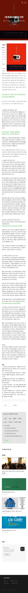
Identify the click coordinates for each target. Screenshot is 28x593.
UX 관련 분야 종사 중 (10, 433)
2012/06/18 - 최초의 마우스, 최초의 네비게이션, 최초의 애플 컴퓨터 (13, 95)
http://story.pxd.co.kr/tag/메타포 (11, 303)
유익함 (14, 422)
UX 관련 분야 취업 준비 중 (11, 431)
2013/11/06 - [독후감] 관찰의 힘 (11, 132)
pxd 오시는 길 (14, 581)
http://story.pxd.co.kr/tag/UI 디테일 (12, 226)
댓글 (3, 542)
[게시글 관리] (10, 405)
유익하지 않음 (17, 422)
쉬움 (14, 419)
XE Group (6, 583)
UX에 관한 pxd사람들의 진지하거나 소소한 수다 (8, 550)
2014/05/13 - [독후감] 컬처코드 (10, 134)
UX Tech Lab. (14, 583)
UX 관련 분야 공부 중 (10, 428)
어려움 (19, 419)
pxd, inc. (6, 581)
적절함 (16, 419)
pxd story (6, 548)
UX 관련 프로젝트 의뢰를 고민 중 (13, 436)
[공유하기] (8, 405)
